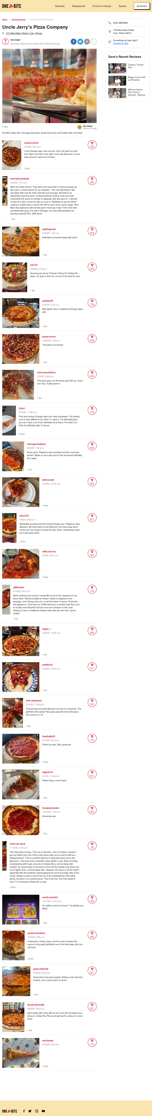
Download (142, 5)
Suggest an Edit (120, 43)
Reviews (60, 6)
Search (122, 6)
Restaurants (78, 6)
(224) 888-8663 (120, 22)
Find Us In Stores (101, 6)
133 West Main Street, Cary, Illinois (24, 33)
